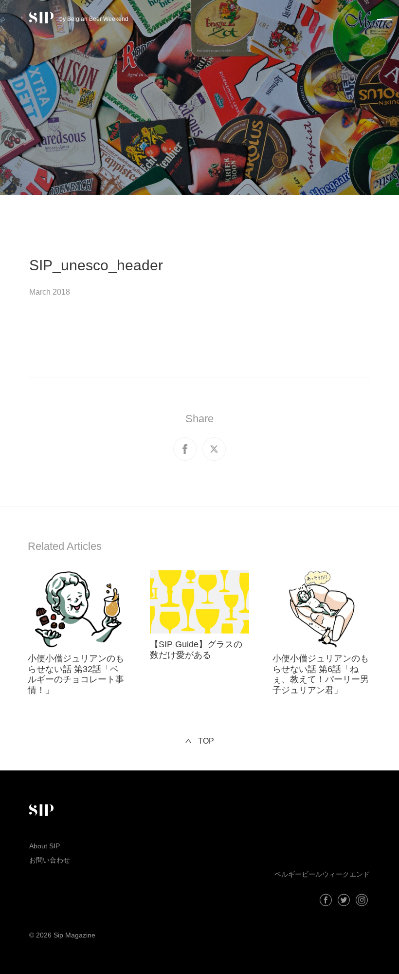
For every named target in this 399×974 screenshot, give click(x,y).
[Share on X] (214, 449)
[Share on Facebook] (185, 449)
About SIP (44, 846)
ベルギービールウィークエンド (322, 874)
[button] (384, 17)
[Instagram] (362, 900)
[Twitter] (344, 900)
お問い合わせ (49, 860)
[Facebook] (326, 900)
